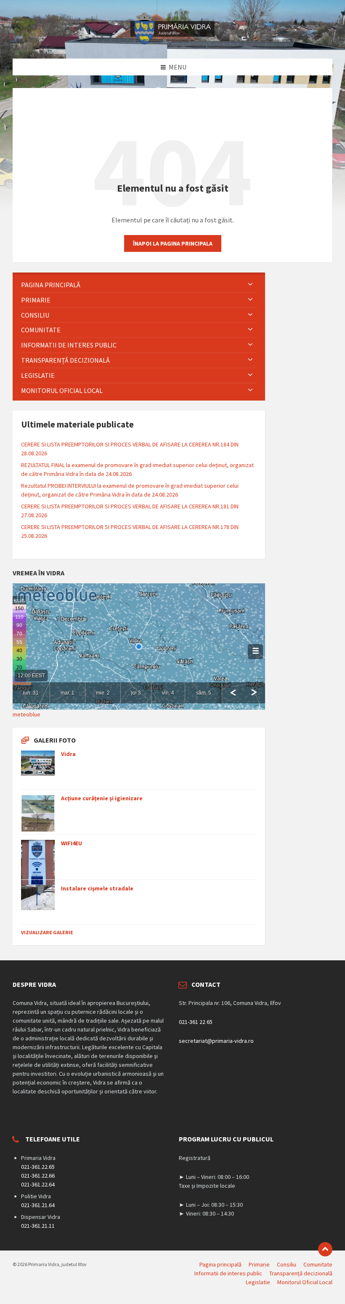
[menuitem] (139, 285)
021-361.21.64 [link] (38, 1205)
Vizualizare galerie (47, 932)
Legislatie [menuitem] (258, 1282)
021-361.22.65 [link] (38, 1166)
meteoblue (26, 714)
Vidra (68, 754)
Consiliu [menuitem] (286, 1264)
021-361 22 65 (195, 1022)
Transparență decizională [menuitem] (300, 1273)
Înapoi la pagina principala (172, 243)
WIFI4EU (71, 843)
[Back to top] (325, 1249)
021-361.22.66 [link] (38, 1175)
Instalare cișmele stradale (97, 888)
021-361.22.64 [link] (38, 1184)
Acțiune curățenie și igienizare (102, 798)
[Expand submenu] (250, 284)
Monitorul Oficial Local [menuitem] (304, 1282)
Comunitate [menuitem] (317, 1264)
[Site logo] (172, 42)
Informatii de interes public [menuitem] (228, 1273)
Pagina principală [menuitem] (220, 1264)
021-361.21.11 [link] (38, 1225)
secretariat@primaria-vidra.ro (216, 1041)
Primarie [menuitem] (259, 1264)
